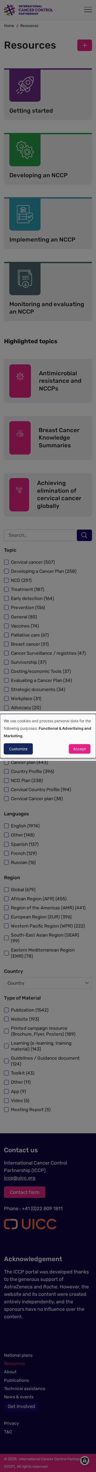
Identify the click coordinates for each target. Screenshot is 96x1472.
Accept (79, 749)
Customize (18, 749)
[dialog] (48, 736)
